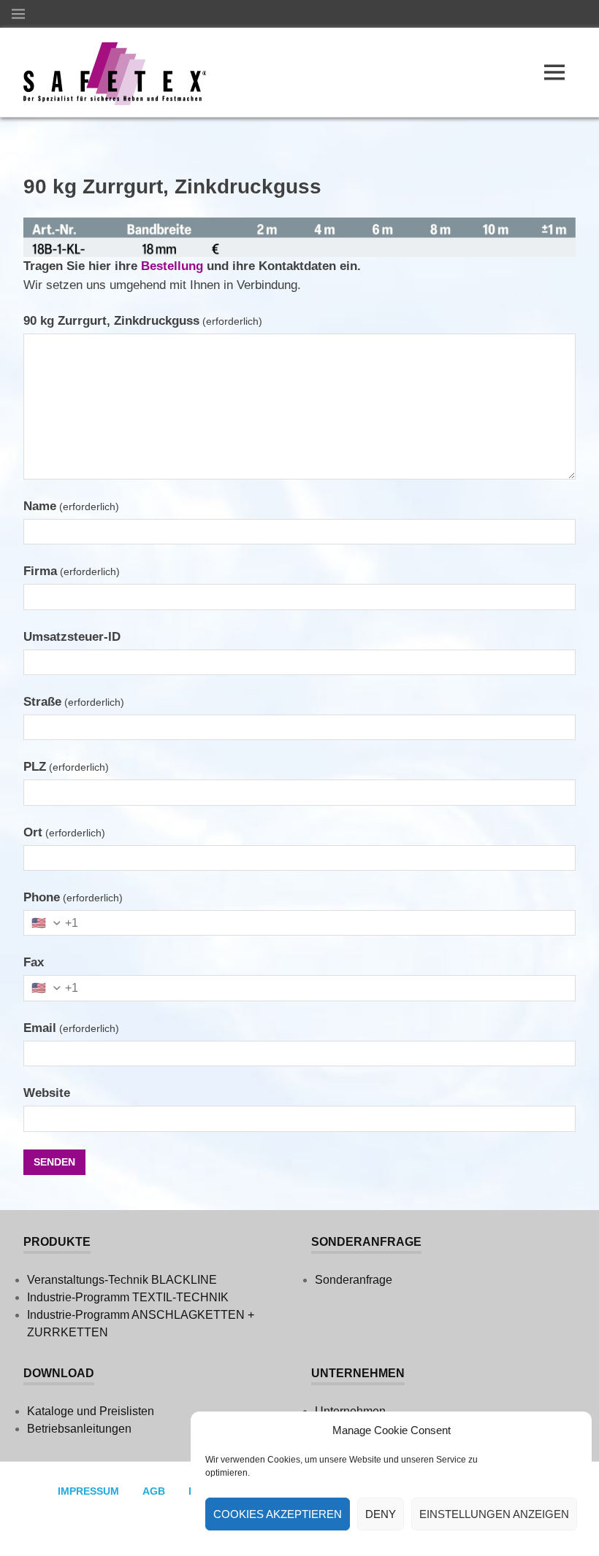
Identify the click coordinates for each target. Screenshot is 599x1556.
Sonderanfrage (353, 1280)
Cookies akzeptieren (277, 1514)
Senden (54, 1162)
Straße (73, 702)
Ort (64, 832)
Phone (73, 897)
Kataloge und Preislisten (90, 1411)
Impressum (88, 1491)
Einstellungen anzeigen (494, 1514)
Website (46, 1093)
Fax (33, 962)
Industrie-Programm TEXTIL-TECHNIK (128, 1297)
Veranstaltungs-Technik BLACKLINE (122, 1280)
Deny (380, 1514)
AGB (153, 1491)
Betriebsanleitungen (79, 1428)
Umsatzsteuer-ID (72, 637)
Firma (71, 571)
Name (71, 506)
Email (71, 1028)
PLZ (66, 767)
